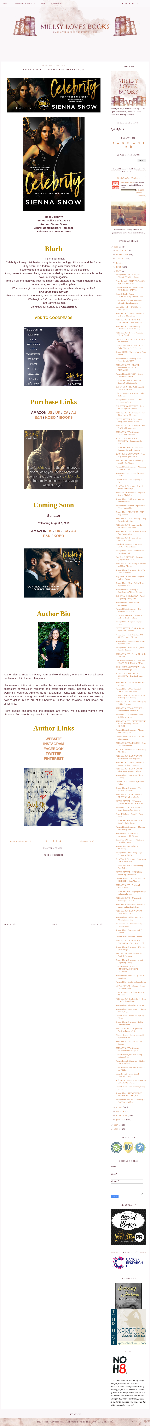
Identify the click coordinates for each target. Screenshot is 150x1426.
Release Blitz (23, 841)
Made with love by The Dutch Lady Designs (88, 1422)
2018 (116, 247)
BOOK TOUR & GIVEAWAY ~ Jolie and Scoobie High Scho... (130, 668)
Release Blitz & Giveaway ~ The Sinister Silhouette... (128, 789)
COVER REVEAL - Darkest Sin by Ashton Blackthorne (130, 629)
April (119, 1107)
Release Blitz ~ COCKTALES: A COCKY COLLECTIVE (128, 690)
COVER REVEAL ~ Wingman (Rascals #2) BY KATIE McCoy (129, 802)
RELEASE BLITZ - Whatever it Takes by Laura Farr (128, 899)
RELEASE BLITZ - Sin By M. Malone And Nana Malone (131, 532)
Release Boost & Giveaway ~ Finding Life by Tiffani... (130, 1062)
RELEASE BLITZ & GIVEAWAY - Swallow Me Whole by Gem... (130, 757)
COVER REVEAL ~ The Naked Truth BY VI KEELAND (128, 381)
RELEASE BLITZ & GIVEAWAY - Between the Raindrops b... (130, 709)
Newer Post (10, 924)
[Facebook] (113, 143)
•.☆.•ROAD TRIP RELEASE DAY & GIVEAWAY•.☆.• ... (131, 1081)
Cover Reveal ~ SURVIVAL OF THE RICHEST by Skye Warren (130, 880)
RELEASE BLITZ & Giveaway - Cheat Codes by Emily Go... (128, 327)
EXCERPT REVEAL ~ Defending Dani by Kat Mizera (129, 461)
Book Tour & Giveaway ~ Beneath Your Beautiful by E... (129, 487)
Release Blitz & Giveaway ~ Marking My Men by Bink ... (130, 828)
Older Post (97, 924)
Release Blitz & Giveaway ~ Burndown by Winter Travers (129, 590)
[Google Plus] (133, 143)
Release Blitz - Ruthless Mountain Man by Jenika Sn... (129, 918)
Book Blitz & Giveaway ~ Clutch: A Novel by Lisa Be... (130, 841)
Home (6, 4)
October (121, 250)
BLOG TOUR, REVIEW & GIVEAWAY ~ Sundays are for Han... (129, 441)
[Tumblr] (143, 143)
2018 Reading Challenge (128, 177)
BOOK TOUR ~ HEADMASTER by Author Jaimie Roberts (130, 696)
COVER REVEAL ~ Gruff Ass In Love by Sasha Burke (129, 821)
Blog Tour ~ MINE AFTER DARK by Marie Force (130, 340)
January (121, 1119)
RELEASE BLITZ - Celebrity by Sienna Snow (128, 886)
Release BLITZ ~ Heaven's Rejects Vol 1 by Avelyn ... (129, 715)
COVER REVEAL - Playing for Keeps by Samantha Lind (131, 892)
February (122, 1115)
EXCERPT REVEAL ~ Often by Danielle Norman (128, 955)
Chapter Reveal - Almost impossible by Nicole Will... (130, 1036)
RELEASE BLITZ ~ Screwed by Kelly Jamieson (131, 655)
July (119, 263)
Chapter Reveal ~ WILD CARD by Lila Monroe (130, 737)
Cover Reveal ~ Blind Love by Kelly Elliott (130, 1017)
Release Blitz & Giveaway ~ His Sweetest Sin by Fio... (128, 610)
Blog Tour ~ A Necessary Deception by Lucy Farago (130, 578)
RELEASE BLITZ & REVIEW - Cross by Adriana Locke (131, 744)
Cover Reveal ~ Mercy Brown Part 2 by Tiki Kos (130, 1068)
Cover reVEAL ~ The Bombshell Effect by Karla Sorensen (129, 301)
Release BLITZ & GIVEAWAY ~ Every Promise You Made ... (129, 808)
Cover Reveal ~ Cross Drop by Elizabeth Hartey (128, 1075)
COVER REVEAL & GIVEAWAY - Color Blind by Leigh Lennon (130, 347)
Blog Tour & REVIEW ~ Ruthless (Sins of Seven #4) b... (129, 558)
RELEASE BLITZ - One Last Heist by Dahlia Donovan (131, 703)
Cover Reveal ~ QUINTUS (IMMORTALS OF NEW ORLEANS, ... (127, 969)
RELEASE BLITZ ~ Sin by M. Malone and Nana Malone (131, 565)
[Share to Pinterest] (53, 841)
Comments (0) (87, 841)
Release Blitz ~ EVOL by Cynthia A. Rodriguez (130, 976)
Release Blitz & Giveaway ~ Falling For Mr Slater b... (130, 1023)
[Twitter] (118, 143)
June (119, 267)
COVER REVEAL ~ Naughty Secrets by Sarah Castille (130, 987)
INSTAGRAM (53, 744)
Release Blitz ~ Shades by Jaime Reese (131, 982)
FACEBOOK (54, 749)
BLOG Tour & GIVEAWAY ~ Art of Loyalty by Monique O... (130, 597)
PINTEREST (54, 759)
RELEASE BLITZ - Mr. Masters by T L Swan (130, 683)
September (122, 254)
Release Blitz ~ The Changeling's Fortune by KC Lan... (129, 854)
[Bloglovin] (139, 143)
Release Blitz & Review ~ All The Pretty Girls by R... (129, 401)
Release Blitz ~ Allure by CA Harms (130, 1005)
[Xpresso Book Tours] (128, 1327)
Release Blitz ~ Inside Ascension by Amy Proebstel (130, 500)
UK (57, 412)
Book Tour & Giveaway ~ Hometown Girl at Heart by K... (131, 860)
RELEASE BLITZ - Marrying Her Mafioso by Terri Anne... (129, 526)
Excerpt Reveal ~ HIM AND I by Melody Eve (129, 308)
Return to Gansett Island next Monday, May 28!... (131, 750)
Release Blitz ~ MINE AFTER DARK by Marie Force (130, 642)
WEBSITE (54, 739)
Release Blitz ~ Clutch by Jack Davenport (127, 603)
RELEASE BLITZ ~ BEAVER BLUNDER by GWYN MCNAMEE (127, 367)
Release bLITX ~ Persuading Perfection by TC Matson (127, 834)
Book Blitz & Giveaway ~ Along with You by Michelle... (130, 493)
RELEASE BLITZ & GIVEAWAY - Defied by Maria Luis (130, 314)
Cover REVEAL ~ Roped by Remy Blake (130, 815)
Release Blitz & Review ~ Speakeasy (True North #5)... (130, 507)
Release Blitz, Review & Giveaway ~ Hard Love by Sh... (130, 1101)
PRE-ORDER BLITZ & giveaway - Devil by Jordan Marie (129, 1029)
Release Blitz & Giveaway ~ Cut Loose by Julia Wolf (128, 359)
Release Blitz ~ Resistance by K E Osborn (129, 931)
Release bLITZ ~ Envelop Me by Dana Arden (131, 353)
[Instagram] (128, 143)
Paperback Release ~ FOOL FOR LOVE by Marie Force (129, 545)
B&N (38, 417)
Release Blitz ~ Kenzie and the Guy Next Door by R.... (130, 552)
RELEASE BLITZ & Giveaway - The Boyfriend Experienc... (130, 427)
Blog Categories (50, 4)
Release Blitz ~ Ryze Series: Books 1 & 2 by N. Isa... (131, 1010)
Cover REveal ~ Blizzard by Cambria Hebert (130, 783)
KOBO (50, 417)
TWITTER (54, 754)
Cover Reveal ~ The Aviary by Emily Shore (130, 1088)
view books (141, 195)
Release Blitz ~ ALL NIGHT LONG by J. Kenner (130, 513)
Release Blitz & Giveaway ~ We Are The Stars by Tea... (130, 731)
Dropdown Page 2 (24, 4)
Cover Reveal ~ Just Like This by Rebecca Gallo (129, 1055)
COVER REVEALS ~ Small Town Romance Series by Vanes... (129, 448)
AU (73, 412)
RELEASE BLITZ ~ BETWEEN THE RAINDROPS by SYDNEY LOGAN (131, 724)
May (118, 271)
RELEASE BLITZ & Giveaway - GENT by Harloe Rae (128, 433)
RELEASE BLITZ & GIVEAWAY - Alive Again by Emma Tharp (130, 770)
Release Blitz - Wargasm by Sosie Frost (129, 623)
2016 (116, 1129)
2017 (116, 1125)
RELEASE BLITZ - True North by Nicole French (129, 334)
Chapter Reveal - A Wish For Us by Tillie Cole (130, 394)
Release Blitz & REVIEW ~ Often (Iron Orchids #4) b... (129, 375)
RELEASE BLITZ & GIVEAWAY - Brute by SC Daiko (130, 912)
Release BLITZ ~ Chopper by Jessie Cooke (130, 474)
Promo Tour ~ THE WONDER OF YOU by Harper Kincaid (130, 636)
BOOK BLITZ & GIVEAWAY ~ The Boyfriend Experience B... (130, 455)
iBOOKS (66, 417)
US (49, 412)
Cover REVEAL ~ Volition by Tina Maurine (130, 993)
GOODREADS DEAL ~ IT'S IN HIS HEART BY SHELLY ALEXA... (130, 661)
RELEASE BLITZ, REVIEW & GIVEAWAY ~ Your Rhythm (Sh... (130, 942)
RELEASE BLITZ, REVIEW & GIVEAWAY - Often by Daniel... (130, 321)
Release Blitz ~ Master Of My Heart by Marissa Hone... (130, 584)
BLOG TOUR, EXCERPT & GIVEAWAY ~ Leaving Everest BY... (129, 676)
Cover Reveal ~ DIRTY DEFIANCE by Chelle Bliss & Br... (130, 282)
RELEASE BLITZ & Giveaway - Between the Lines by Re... (128, 1049)
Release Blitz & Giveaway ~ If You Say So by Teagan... (131, 948)
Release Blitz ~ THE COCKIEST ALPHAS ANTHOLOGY (129, 1094)
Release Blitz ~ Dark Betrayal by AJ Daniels (130, 776)
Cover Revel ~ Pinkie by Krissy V (129, 936)
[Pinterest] (123, 143)
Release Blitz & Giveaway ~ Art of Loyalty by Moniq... (129, 961)
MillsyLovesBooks (127, 182)
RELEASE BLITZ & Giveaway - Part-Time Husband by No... (131, 414)
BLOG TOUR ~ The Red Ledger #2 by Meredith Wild (130, 388)
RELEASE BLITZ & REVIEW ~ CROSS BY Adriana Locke (129, 795)
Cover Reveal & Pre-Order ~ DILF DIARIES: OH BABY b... (129, 288)
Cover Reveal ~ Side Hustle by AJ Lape (129, 481)
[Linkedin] (126, 146)
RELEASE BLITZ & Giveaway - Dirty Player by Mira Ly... (131, 519)
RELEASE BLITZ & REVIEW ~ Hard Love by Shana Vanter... (131, 1000)
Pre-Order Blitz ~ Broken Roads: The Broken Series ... (130, 925)
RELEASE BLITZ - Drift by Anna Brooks (129, 1042)
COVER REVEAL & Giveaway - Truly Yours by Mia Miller (129, 420)
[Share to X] (46, 841)
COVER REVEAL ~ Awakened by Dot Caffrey (129, 866)
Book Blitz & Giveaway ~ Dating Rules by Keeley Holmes (129, 616)
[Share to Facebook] (50, 841)
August (121, 258)
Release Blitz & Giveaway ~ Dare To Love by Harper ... (130, 571)
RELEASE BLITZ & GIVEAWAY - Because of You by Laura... (130, 763)
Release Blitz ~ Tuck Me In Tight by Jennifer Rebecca (130, 649)
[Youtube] (131, 146)
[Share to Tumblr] (56, 841)
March (120, 1111)
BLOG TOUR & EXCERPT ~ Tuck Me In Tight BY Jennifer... (130, 407)
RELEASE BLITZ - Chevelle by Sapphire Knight (128, 539)
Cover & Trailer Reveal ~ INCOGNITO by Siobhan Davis (129, 295)
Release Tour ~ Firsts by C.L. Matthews (127, 847)
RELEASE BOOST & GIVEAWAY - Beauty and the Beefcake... (130, 905)
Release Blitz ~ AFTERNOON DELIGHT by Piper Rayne (128, 276)
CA (65, 412)
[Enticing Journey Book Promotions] (128, 1296)
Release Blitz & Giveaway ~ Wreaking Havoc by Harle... (131, 468)
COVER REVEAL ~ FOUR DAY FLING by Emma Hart (129, 873)
